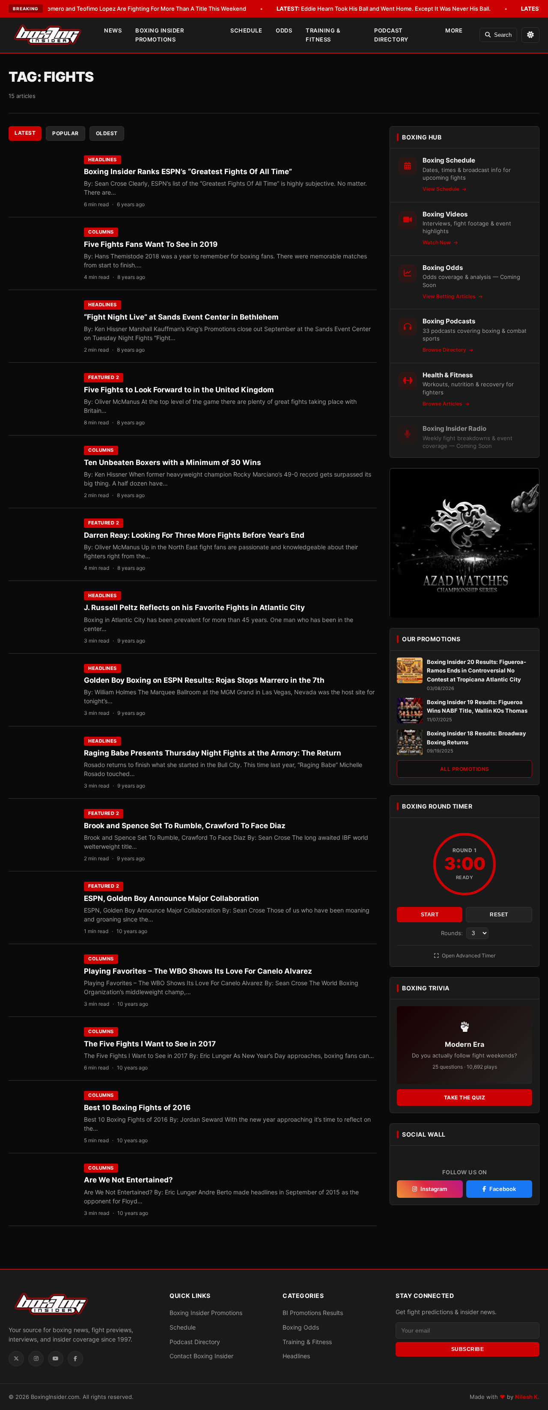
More (453, 30)
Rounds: (453, 933)
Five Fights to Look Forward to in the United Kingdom (179, 389)
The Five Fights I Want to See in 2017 (150, 1044)
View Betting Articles (450, 296)
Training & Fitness (323, 35)
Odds (284, 30)
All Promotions (464, 769)
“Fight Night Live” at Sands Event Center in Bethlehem (181, 317)
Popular (65, 133)
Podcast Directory (391, 35)
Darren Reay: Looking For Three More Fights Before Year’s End (194, 535)
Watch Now (437, 243)
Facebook (502, 1189)
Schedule (246, 30)
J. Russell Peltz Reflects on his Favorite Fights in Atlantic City (194, 607)
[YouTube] (55, 1358)
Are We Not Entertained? (128, 1180)
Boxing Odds (301, 1327)
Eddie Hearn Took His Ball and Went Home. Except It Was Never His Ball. (384, 8)
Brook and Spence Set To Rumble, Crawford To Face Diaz (185, 825)
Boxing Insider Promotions (159, 35)
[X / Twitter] (16, 1358)
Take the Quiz (464, 1097)
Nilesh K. (527, 1396)
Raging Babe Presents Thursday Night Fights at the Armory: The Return (212, 753)
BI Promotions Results (313, 1312)
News (113, 30)
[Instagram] (36, 1358)
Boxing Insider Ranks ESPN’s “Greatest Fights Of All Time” (188, 171)
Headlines (102, 160)
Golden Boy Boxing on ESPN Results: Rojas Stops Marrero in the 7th (204, 680)
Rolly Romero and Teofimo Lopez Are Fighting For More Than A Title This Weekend (126, 8)
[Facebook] (75, 1358)
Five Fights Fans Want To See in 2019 (150, 244)
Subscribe (467, 1349)
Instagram (433, 1189)
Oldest (107, 133)
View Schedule (442, 189)
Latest (25, 133)
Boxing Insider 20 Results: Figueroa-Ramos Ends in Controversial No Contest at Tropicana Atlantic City (476, 670)
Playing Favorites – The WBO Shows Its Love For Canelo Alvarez (198, 971)
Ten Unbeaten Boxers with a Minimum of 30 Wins (172, 462)
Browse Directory (445, 350)
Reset (499, 915)
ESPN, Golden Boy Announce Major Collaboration (171, 898)
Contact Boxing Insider (201, 1356)
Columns (101, 232)
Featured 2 (103, 377)
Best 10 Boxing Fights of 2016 (137, 1107)
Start (430, 915)
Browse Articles (443, 404)
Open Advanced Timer (468, 955)
